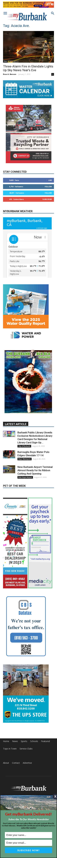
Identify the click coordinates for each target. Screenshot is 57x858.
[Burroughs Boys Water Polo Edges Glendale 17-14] (9, 428)
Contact (16, 736)
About (6, 736)
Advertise (27, 736)
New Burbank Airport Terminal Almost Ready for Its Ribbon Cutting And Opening (35, 444)
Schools (34, 715)
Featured (45, 715)
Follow (48, 186)
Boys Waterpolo (24, 433)
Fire (5, 61)
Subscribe (47, 199)
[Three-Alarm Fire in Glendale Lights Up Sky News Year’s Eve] (28, 46)
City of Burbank (24, 420)
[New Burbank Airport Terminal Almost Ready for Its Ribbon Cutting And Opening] (9, 443)
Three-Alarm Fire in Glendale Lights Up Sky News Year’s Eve (28, 68)
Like (50, 180)
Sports (24, 715)
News (15, 715)
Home (6, 715)
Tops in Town (10, 722)
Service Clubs (26, 722)
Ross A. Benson (9, 74)
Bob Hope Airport (25, 451)
